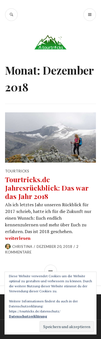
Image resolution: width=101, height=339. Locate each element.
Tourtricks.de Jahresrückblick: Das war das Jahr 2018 (46, 188)
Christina (22, 246)
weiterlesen (18, 238)
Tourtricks (17, 171)
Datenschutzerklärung (28, 316)
